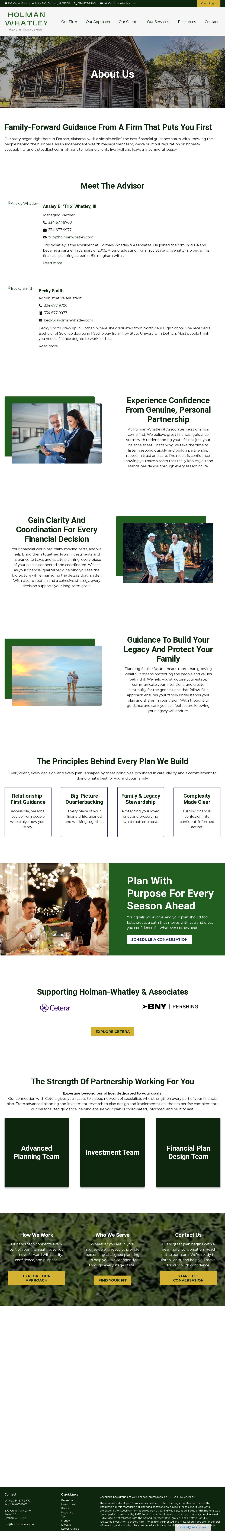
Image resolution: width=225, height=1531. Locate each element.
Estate (65, 1508)
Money (65, 1520)
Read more (52, 263)
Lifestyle (66, 1524)
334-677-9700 (87, 3)
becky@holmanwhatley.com (68, 320)
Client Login (208, 3)
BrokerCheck (186, 1497)
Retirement (68, 1500)
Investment (68, 1504)
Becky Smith (51, 290)
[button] (69, 22)
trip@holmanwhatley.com (120, 3)
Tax (63, 1516)
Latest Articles (70, 1528)
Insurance (67, 1512)
